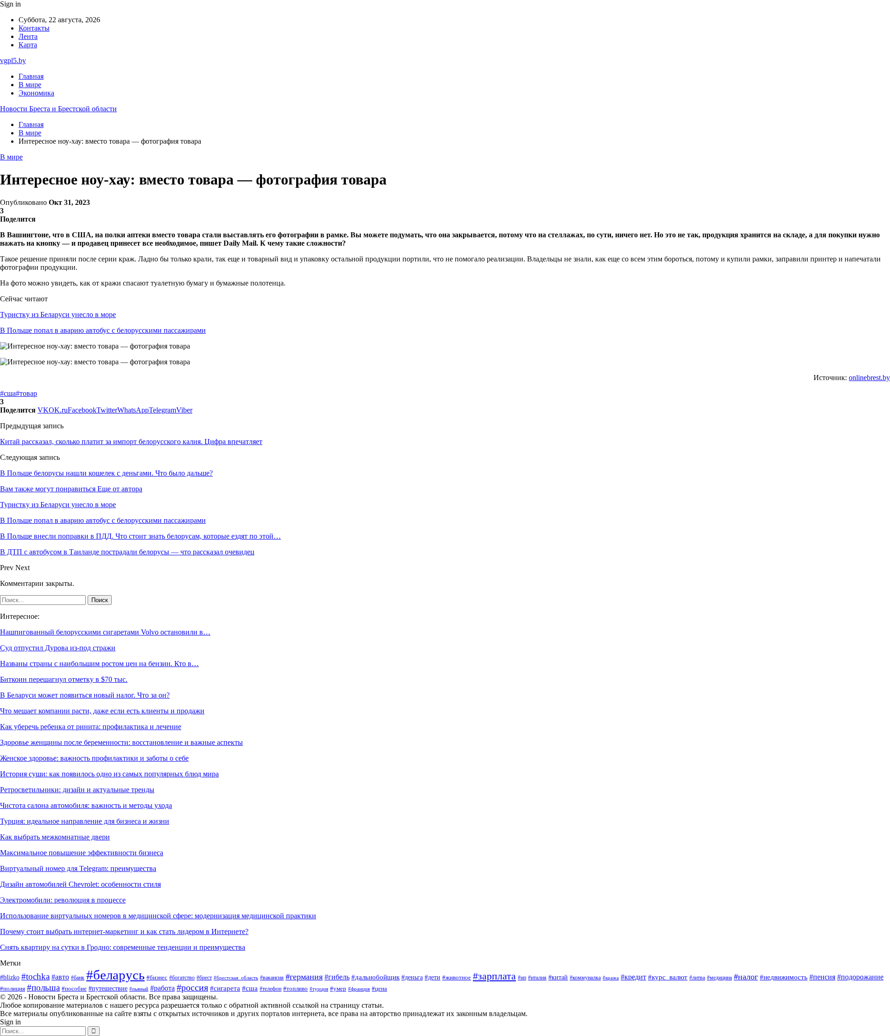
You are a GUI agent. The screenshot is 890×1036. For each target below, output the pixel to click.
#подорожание (860, 976)
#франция (359, 989)
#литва (697, 977)
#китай (558, 977)
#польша (43, 987)
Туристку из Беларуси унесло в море (58, 314)
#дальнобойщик (375, 977)
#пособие (74, 988)
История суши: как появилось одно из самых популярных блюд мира (109, 774)
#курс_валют (667, 977)
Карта (28, 45)
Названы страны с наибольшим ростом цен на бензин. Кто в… (99, 663)
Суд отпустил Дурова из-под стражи (57, 648)
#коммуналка (585, 978)
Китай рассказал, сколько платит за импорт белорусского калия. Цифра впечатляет (131, 441)
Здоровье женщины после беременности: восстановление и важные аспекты (121, 742)
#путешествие (108, 988)
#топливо (295, 988)
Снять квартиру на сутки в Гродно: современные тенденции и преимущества (122, 947)
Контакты (34, 28)
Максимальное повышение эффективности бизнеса (81, 853)
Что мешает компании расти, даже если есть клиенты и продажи (102, 711)
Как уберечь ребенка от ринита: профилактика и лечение (90, 727)
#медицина (719, 977)
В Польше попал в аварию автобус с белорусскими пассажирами (103, 330)
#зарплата (494, 976)
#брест (204, 978)
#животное (456, 977)
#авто (60, 977)
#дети (432, 977)
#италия (537, 977)
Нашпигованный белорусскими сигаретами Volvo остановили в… (105, 632)
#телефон (270, 989)
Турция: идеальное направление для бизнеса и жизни (84, 821)
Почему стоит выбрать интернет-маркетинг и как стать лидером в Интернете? (124, 931)
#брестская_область (236, 977)
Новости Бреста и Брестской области (58, 109)
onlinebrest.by (869, 377)
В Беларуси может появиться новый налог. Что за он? (85, 695)
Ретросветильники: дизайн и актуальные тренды (77, 790)
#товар (26, 393)
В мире (30, 85)
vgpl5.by (13, 60)
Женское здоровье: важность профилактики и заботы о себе (94, 758)
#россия (192, 987)
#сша (8, 393)
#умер (338, 988)
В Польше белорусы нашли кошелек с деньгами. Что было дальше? (106, 473)
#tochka (35, 976)
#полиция (12, 988)
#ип (522, 978)
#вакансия (272, 977)
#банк (77, 977)
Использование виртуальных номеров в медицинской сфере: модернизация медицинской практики (158, 916)
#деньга (412, 977)
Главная (31, 76)
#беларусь (115, 974)
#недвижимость (783, 977)
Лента (28, 36)
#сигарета (225, 988)
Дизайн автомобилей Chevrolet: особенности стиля (80, 884)
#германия (304, 976)
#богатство (182, 977)
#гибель (337, 976)
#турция (319, 989)
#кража (611, 977)
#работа (162, 988)
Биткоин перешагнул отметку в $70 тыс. (63, 679)
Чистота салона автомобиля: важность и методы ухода (86, 805)
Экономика (36, 93)
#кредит (633, 977)
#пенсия (822, 976)
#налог (746, 976)
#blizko (9, 977)
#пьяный (138, 989)
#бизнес (156, 977)
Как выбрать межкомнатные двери (55, 837)
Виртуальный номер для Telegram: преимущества (78, 868)
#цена (379, 988)
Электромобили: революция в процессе (63, 900)
